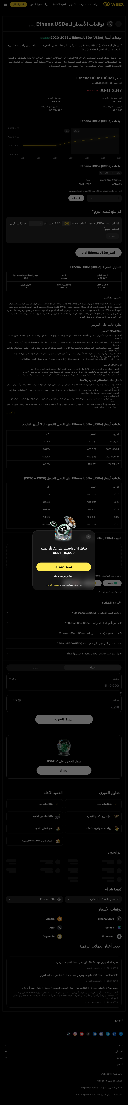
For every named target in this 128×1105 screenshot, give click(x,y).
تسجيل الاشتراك (63, 566)
